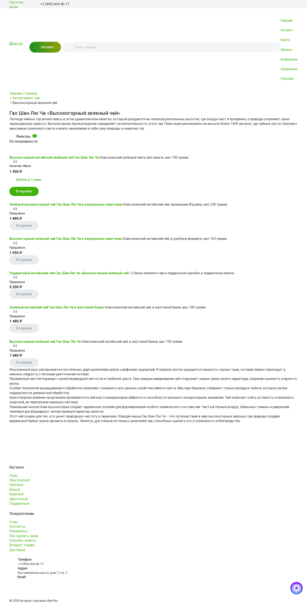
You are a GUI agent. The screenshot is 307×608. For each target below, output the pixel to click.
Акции (13, 7)
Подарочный (19, 504)
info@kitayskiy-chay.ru (32, 581)
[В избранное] (11, 151)
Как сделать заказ (23, 536)
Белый (14, 490)
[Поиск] (69, 47)
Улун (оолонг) (19, 480)
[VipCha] (16, 47)
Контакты (17, 526)
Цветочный (18, 499)
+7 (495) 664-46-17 (30, 564)
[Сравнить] (17, 151)
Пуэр (13, 476)
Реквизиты (18, 531)
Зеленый (16, 485)
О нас (13, 522)
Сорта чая (16, 2)
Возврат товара (21, 545)
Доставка (17, 550)
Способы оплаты (22, 540)
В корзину (24, 191)
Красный (16, 494)
